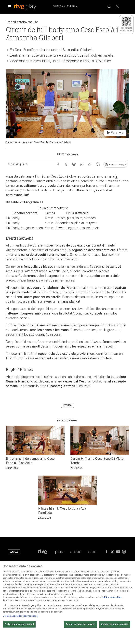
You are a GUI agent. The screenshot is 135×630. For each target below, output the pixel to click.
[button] (10, 7)
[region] (67, 595)
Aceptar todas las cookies (114, 624)
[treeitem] (65, 7)
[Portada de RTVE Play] (25, 7)
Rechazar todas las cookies (80, 624)
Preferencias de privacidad (19, 624)
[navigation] (71, 6)
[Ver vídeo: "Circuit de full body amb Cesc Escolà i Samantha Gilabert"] (67, 106)
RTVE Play (103, 61)
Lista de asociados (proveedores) (20, 616)
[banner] (29, 7)
